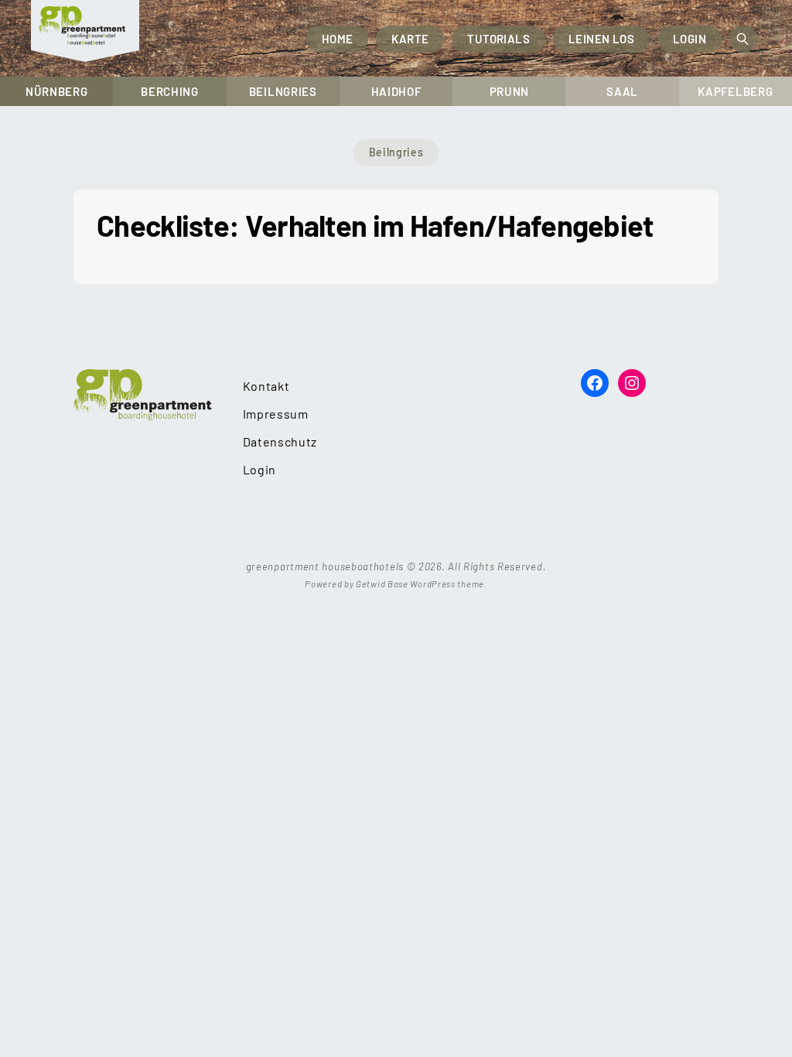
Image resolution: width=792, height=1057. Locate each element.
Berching (170, 91)
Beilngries (283, 91)
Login (689, 39)
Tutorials (498, 39)
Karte (409, 39)
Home (337, 39)
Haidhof (396, 91)
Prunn (510, 91)
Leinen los (601, 39)
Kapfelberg (735, 91)
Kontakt (266, 385)
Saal (622, 91)
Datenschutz (280, 441)
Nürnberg (57, 91)
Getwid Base (382, 584)
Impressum (276, 413)
